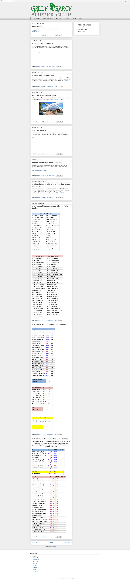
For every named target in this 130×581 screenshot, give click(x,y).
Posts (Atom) (54, 546)
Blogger (72, 578)
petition (50, 79)
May (34, 565)
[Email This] (55, 35)
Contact (81, 18)
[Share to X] (58, 35)
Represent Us (37, 26)
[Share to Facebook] (59, 35)
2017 (33, 556)
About (74, 18)
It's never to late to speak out (43, 75)
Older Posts (67, 542)
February (35, 571)
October (35, 557)
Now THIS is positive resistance (44, 95)
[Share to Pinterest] (61, 35)
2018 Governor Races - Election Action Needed (50, 439)
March (34, 569)
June (34, 563)
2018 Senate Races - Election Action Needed (49, 325)
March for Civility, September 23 (44, 44)
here (63, 99)
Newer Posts (35, 542)
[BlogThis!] (56, 35)
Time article (66, 80)
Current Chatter (36, 18)
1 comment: (50, 35)
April (34, 567)
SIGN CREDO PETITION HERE (39, 170)
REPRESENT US (35, 31)
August (35, 561)
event (35, 46)
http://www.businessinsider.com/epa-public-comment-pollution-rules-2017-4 (48, 192)
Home (51, 542)
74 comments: (50, 197)
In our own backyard (39, 130)
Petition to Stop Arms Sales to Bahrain (47, 162)
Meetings (67, 18)
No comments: (50, 66)
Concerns (58, 18)
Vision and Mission (48, 18)
